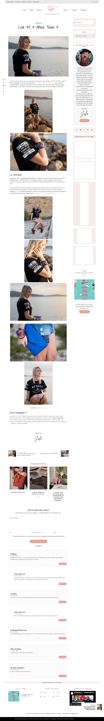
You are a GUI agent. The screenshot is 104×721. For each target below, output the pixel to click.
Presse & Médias (10, 1)
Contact (29, 1)
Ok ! (78, 718)
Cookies (59, 713)
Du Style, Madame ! (17, 668)
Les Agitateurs (74, 713)
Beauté (39, 10)
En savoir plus (86, 718)
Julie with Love (31, 31)
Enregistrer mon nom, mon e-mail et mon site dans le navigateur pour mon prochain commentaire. (39, 536)
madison (13, 554)
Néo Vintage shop (49, 83)
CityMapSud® (35, 1)
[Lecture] (71, 704)
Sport (65, 10)
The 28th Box (39, 83)
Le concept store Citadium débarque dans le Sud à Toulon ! (58, 494)
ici (10, 423)
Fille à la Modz (15, 649)
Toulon (49, 31)
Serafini (17, 191)
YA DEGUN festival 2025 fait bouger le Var (84, 273)
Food (24, 10)
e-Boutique (18, 1)
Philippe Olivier (42, 407)
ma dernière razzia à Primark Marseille (45, 193)
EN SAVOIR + (84, 120)
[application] (83, 698)
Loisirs (74, 10)
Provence (84, 10)
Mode (32, 10)
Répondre (62, 563)
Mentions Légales (50, 713)
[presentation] (12, 482)
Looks (37, 23)
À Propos (24, 1)
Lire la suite (84, 311)
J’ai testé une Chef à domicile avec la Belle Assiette (90, 708)
